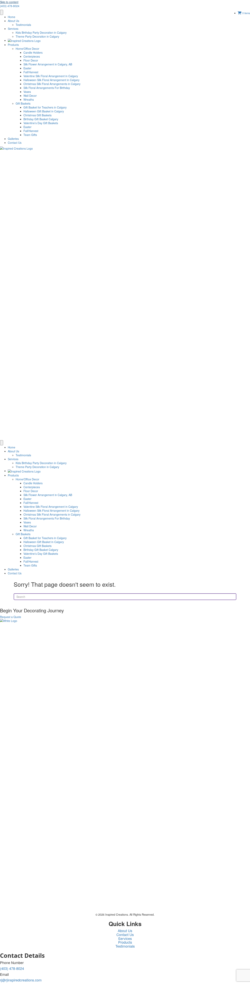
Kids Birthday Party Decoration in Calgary (41, 32)
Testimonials (23, 25)
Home (11, 17)
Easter (27, 68)
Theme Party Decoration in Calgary (37, 36)
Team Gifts (30, 135)
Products (13, 45)
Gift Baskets (23, 103)
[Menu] (1, 12)
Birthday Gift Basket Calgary (40, 119)
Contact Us (14, 143)
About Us (13, 21)
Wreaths (28, 99)
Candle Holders (33, 52)
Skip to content (9, 2)
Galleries (13, 139)
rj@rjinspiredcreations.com (21, 979)
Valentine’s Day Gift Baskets (40, 123)
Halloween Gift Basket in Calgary (43, 111)
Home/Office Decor (27, 49)
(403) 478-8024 (9, 6)
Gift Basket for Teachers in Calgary (45, 107)
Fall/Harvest (30, 72)
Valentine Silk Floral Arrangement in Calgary (50, 76)
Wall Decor (30, 96)
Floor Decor (30, 60)
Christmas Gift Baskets (37, 115)
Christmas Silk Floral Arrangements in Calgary (51, 84)
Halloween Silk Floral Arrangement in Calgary (51, 80)
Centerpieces (31, 56)
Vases (27, 92)
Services (13, 29)
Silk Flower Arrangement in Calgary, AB (47, 64)
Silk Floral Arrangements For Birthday (46, 88)
